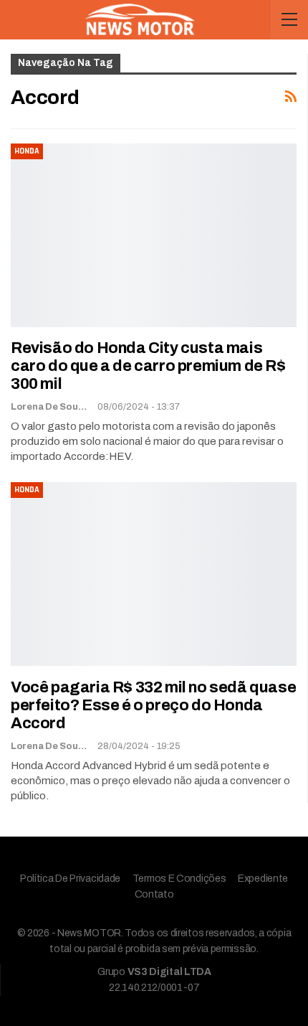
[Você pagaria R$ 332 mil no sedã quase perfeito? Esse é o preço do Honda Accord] (154, 573)
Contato (154, 894)
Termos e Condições (179, 878)
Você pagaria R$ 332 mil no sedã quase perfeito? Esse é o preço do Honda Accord (153, 705)
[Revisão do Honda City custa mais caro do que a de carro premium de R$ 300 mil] (154, 234)
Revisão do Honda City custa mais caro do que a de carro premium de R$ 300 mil (148, 365)
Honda (26, 151)
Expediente (263, 878)
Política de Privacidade (70, 878)
